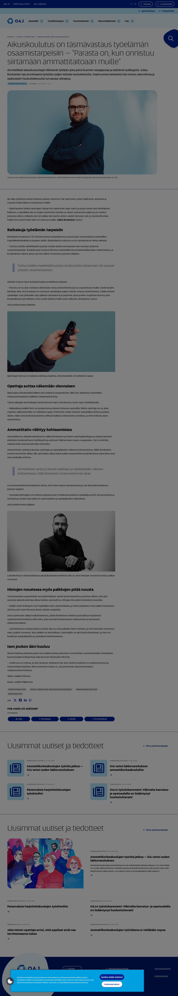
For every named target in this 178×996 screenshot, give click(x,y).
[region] (77, 980)
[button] (10, 981)
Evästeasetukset (111, 984)
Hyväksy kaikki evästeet (112, 977)
